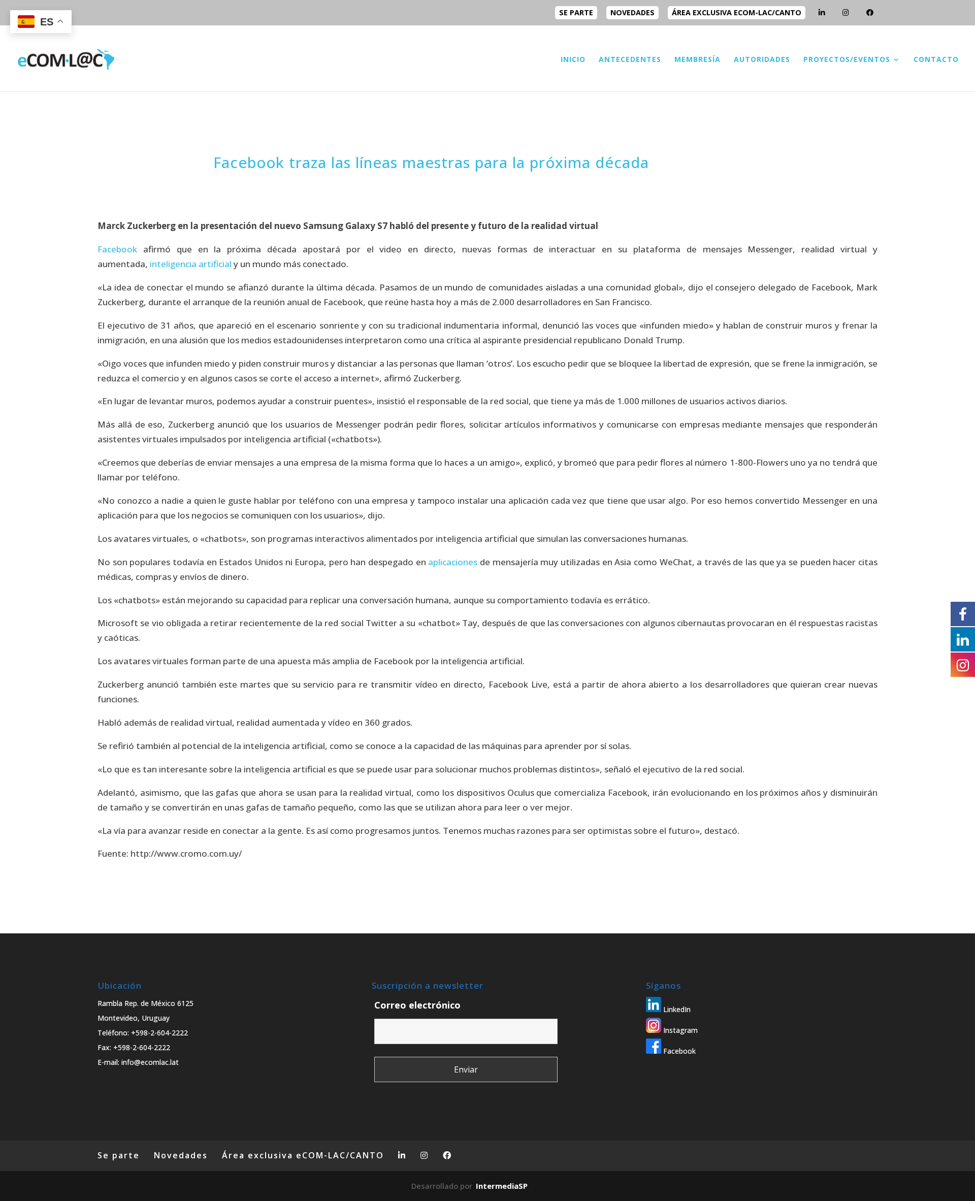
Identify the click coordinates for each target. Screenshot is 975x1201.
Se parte (576, 12)
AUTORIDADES (762, 60)
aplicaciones (452, 562)
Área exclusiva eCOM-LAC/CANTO (736, 12)
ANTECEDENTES (630, 60)
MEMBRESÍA (697, 60)
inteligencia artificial (191, 264)
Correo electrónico (417, 1005)
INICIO (573, 60)
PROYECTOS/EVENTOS (846, 60)
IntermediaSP (502, 1186)
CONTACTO (936, 60)
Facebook (117, 249)
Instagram (679, 1030)
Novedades (632, 12)
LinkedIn (676, 1009)
